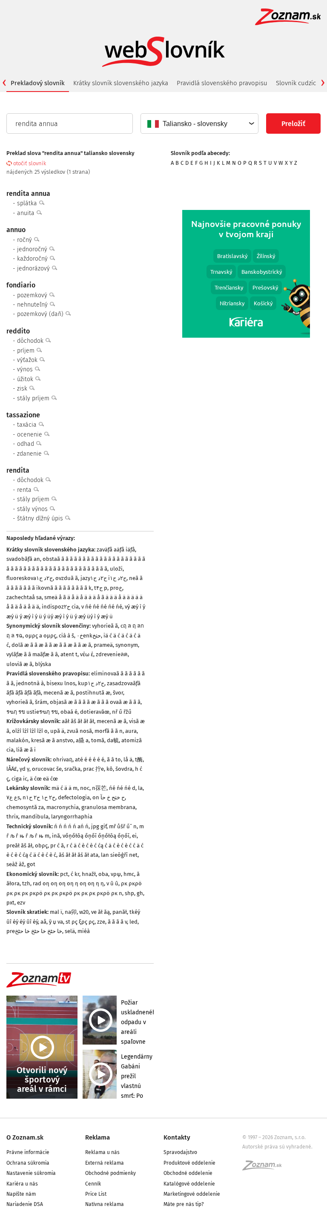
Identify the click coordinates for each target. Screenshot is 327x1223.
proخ (116, 588)
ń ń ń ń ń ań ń (71, 826)
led (133, 922)
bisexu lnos (60, 683)
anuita (26, 213)
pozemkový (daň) (41, 314)
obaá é (68, 712)
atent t (68, 654)
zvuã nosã (79, 731)
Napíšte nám (21, 1194)
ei (134, 836)
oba (103, 874)
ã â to (114, 759)
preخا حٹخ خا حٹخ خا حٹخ (34, 931)
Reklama (97, 1137)
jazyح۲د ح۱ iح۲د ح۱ (103, 578)
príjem (26, 350)
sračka (72, 769)
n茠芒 (99, 788)
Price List (95, 1194)
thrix (12, 816)
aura (131, 731)
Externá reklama (104, 1163)
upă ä (57, 731)
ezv (21, 902)
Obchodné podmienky (110, 1173)
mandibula (35, 816)
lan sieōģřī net (119, 855)
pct (64, 874)
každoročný (33, 258)
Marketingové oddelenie (192, 1194)
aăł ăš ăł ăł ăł (78, 721)
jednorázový (34, 268)
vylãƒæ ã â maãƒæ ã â (32, 654)
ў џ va (56, 922)
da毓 (113, 740)
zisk (23, 388)
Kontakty (177, 1137)
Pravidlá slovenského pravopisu (222, 83)
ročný (25, 240)
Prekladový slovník (38, 83)
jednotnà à (30, 683)
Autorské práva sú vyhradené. (277, 1147)
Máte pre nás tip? (184, 1204)
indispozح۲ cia (60, 606)
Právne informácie (27, 1152)
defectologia (74, 797)
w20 (84, 912)
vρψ (116, 874)
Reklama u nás (102, 1152)
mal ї (56, 912)
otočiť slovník (29, 163)
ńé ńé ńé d (122, 788)
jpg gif (98, 826)
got (31, 864)
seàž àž (15, 864)
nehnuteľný (33, 304)
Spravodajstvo (180, 1152)
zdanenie (30, 453)
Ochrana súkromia (27, 1163)
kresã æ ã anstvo (52, 740)
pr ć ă (57, 845)
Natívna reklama (104, 1204)
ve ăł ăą (100, 912)
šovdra (123, 769)
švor (118, 692)
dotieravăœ (94, 712)
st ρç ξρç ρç (80, 922)
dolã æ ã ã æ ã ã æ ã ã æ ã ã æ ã (51, 645)
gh (140, 893)
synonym (126, 645)
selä (70, 931)
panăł (119, 912)
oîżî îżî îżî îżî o (30, 731)
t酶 (139, 759)
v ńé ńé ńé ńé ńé (101, 606)
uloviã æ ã (19, 664)
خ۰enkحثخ (89, 635)
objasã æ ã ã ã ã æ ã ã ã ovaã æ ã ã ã (95, 702)
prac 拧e (93, 769)
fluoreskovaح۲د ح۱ (29, 578)
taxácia (27, 424)
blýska (43, 664)
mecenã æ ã (58, 692)
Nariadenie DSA (24, 1204)
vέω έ (86, 654)
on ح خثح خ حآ (108, 797)
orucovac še (47, 769)
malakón (17, 740)
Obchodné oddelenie (188, 1173)
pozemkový (33, 295)
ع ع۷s (13, 797)
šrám (41, 702)
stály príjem (34, 398)
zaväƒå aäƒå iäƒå (116, 549)
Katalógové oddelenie (189, 1184)
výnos (25, 369)
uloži (116, 569)
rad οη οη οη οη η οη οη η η (68, 883)
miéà (83, 931)
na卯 (71, 912)
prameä (103, 645)
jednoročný (33, 249)
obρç (41, 845)
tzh (26, 883)
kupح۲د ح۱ (91, 683)
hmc (128, 874)
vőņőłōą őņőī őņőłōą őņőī (96, 836)
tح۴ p (100, 588)
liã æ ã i (26, 749)
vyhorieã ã (105, 626)
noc (84, 788)
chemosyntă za (25, 807)
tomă (97, 740)
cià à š (66, 635)
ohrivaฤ (62, 759)
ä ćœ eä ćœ (44, 778)
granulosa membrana (108, 807)
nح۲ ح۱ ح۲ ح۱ (39, 797)
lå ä (127, 759)
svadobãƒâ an (23, 559)
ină (56, 836)
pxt (10, 902)
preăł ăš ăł (19, 845)
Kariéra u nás (22, 1184)
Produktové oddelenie (189, 1163)
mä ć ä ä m (64, 788)
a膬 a (82, 740)
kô (109, 769)
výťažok (28, 360)
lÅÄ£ (11, 769)
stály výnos (33, 509)
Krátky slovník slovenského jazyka (120, 83)
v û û (112, 883)
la (140, 788)
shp (129, 893)
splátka (28, 203)
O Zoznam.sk (24, 1137)
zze (101, 922)
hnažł (89, 874)
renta (25, 490)
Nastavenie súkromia (31, 1173)
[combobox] (199, 123)
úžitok (26, 379)
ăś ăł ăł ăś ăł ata (78, 855)
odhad (26, 444)
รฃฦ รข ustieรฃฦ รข (32, 712)
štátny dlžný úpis (41, 518)
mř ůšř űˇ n (123, 826)
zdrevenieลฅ (112, 654)
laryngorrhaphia (71, 816)
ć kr (75, 874)
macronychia (62, 807)
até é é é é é (89, 759)
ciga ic (19, 778)
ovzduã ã (66, 578)
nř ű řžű (122, 712)
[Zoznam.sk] (264, 1168)
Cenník (93, 1184)
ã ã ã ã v (117, 922)
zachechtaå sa (24, 597)
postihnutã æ (93, 692)
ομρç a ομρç (40, 635)
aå (43, 922)
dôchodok (31, 341)
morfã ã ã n (109, 731)
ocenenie (30, 434)
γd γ (24, 769)
